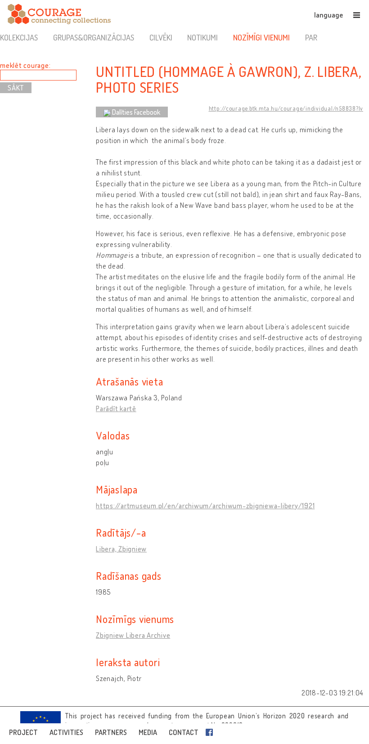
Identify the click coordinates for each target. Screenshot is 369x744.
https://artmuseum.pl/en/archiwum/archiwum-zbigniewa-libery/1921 (205, 505)
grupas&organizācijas (93, 37)
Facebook (211, 732)
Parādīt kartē (116, 408)
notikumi (202, 37)
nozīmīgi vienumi (261, 37)
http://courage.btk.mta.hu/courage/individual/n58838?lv (286, 108)
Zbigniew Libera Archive (133, 635)
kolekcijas (19, 37)
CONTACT (183, 732)
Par (311, 37)
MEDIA (148, 732)
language (328, 14)
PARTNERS (111, 732)
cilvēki (160, 37)
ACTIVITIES (66, 732)
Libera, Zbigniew (121, 548)
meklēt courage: (25, 65)
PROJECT (23, 732)
